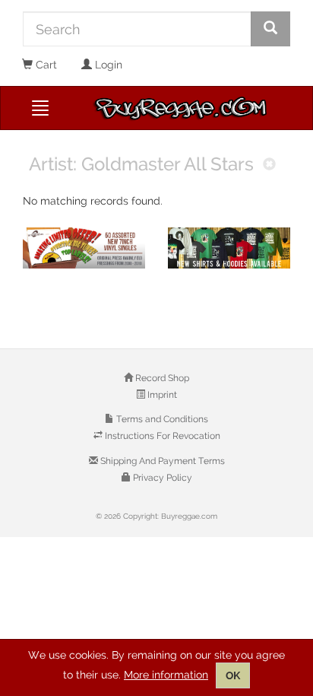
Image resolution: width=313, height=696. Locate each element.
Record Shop (161, 378)
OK (233, 675)
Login (107, 65)
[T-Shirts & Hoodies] (229, 248)
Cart (45, 65)
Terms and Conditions (161, 419)
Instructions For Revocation (161, 436)
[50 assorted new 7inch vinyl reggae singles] (84, 248)
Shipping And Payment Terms (161, 461)
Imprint (161, 394)
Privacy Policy (161, 477)
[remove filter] (269, 165)
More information (166, 675)
